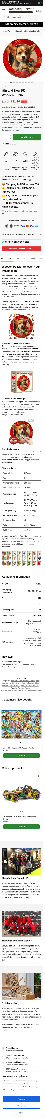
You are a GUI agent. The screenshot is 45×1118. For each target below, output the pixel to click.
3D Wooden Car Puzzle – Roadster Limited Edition (19, 818)
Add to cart (27, 137)
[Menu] (5, 10)
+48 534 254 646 (13, 2)
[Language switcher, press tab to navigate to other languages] (38, 2)
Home (4, 31)
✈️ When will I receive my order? (18, 234)
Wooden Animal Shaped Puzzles (23, 681)
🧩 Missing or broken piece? (15, 242)
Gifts (37, 683)
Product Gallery (7, 258)
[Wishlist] (38, 707)
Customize (21, 1106)
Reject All (21, 1113)
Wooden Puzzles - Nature (20, 688)
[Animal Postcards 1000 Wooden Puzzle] (22, 724)
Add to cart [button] (21, 755)
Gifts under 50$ (10, 690)
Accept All (21, 1099)
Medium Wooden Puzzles (27, 690)
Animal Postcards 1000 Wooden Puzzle (18, 748)
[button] (38, 11)
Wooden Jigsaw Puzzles (18, 31)
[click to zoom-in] (22, 58)
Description (20, 258)
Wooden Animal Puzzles (11, 685)
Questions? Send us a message (21, 248)
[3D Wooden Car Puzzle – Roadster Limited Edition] (22, 793)
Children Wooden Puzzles (25, 683)
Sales (39, 690)
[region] (21, 1095)
